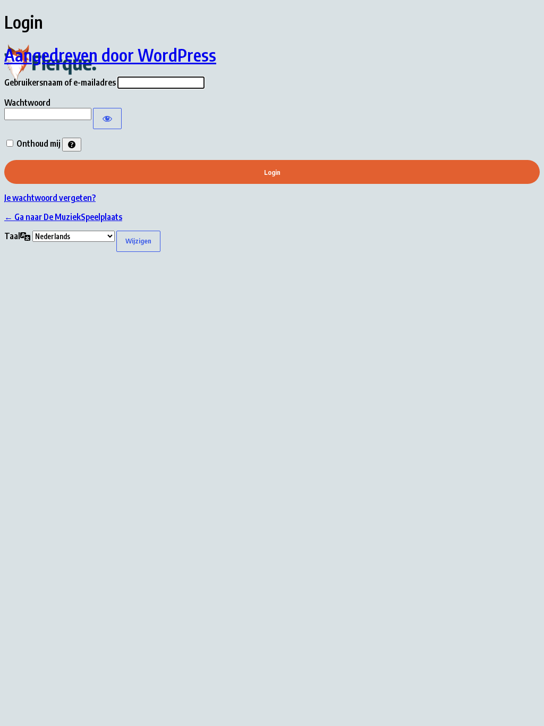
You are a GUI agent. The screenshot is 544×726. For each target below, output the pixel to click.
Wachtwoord (27, 102)
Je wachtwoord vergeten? (50, 197)
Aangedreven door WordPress (110, 54)
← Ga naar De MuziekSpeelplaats (63, 217)
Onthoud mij (38, 143)
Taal (12, 236)
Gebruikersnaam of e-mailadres (60, 82)
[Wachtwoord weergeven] (107, 118)
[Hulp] (71, 144)
